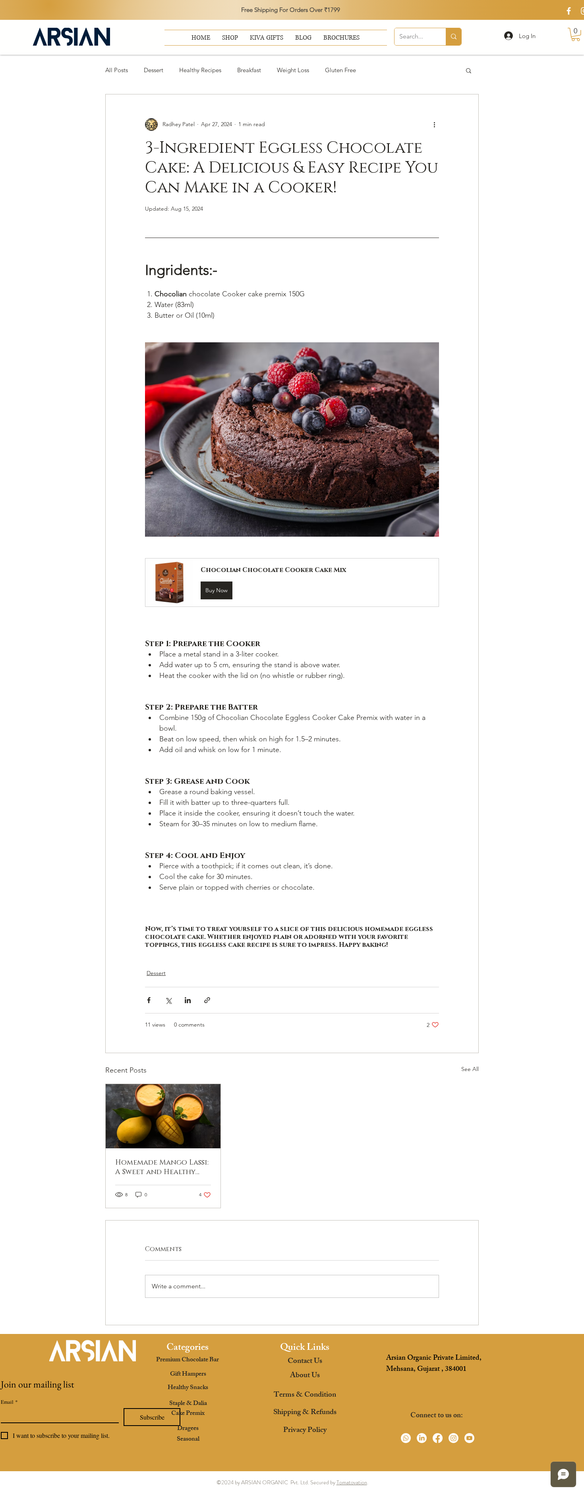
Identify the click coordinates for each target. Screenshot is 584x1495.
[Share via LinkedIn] (187, 1000)
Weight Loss (293, 70)
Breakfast (249, 70)
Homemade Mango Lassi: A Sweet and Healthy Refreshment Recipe (162, 1167)
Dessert (153, 70)
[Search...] (453, 36)
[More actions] (434, 124)
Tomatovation (351, 1482)
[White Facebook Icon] (569, 11)
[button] (341, 37)
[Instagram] (453, 1438)
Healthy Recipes (200, 70)
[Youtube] (469, 1438)
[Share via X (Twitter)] (168, 1000)
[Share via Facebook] (149, 1000)
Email (9, 1402)
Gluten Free (340, 70)
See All (470, 1069)
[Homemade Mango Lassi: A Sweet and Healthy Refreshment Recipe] (163, 1116)
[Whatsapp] (406, 1438)
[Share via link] (207, 1000)
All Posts (116, 70)
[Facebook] (438, 1438)
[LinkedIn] (422, 1438)
